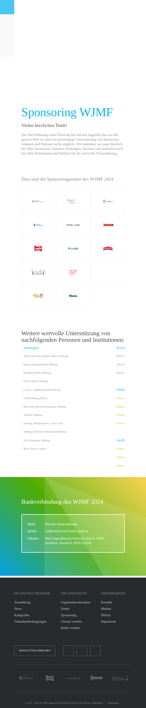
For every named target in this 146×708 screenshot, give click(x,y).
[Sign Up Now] (7, 50)
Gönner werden (71, 621)
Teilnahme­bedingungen (30, 621)
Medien (106, 608)
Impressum (108, 621)
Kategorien (21, 615)
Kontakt (106, 602)
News (18, 608)
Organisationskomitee (75, 602)
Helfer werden (70, 628)
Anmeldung (22, 602)
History (106, 615)
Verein (65, 608)
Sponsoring (69, 615)
